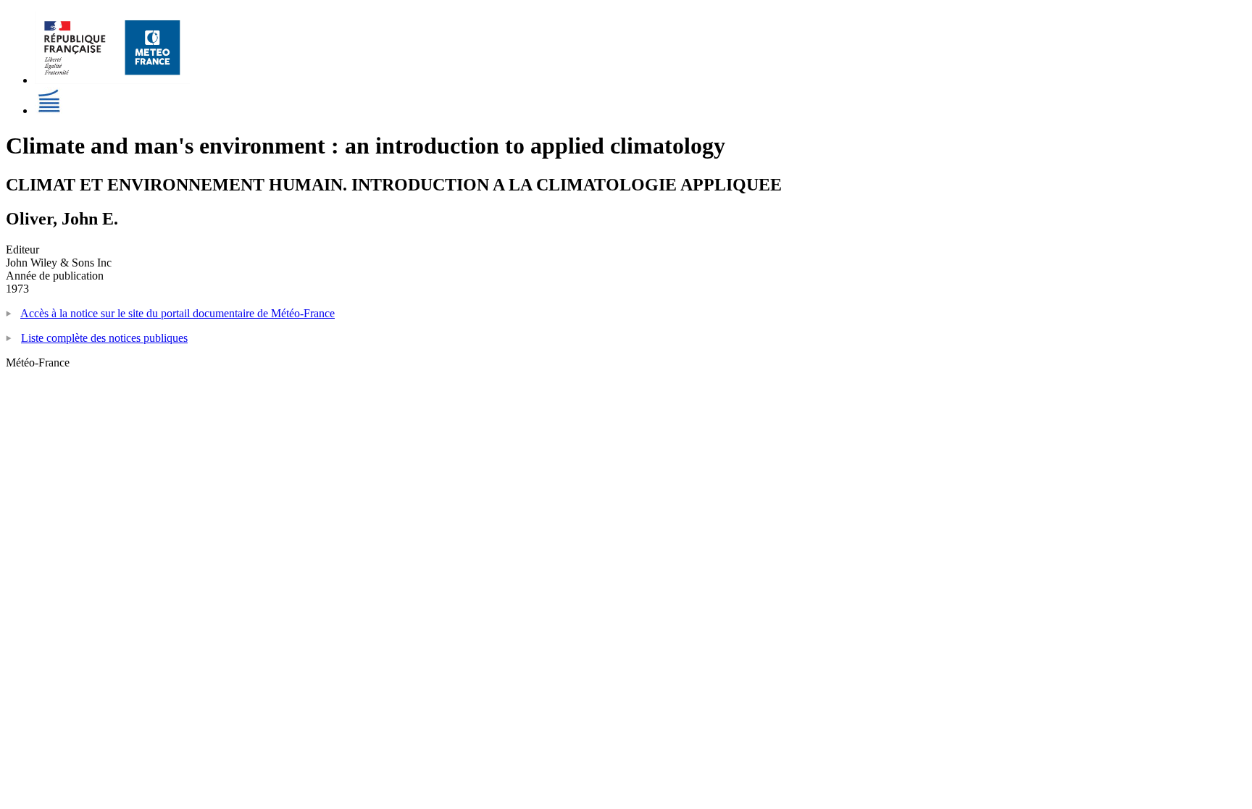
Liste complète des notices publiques (104, 338)
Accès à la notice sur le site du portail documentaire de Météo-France (177, 313)
